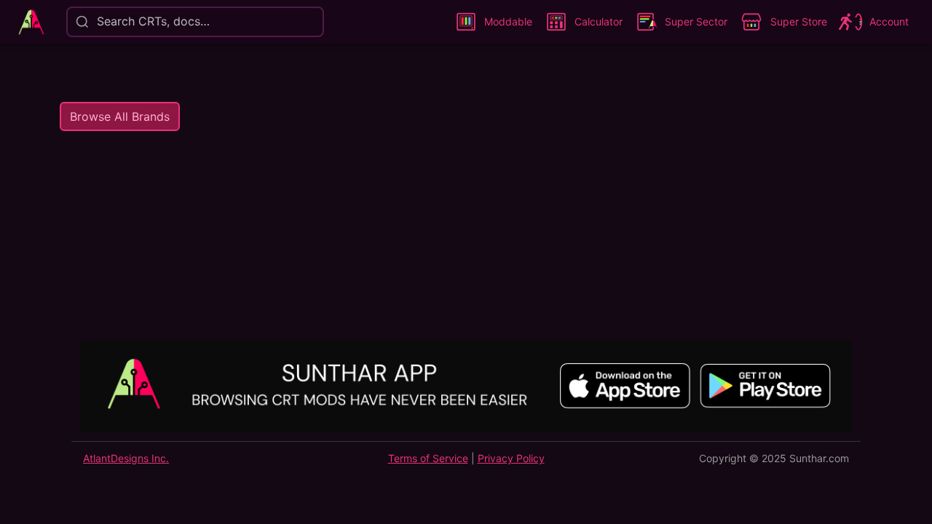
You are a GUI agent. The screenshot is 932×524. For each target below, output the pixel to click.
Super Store (798, 21)
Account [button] (889, 21)
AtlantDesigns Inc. (126, 458)
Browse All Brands (120, 116)
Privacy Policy (511, 458)
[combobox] (96, 21)
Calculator (598, 21)
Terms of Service (428, 458)
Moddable (508, 21)
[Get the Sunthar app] (466, 387)
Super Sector (696, 21)
